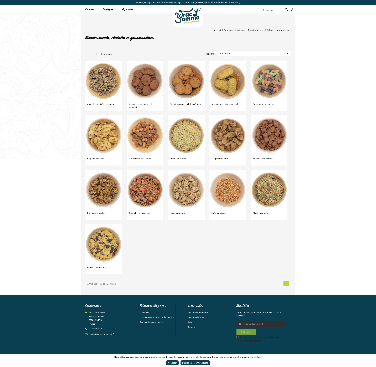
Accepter (172, 363)
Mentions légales (196, 317)
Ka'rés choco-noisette (263, 159)
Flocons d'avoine (178, 159)
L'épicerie (144, 312)
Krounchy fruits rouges (139, 213)
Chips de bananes (95, 159)
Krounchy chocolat (96, 213)
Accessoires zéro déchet (151, 322)
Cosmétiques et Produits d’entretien (157, 317)
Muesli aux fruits (260, 213)
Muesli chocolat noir (96, 267)
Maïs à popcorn (219, 213)
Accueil (89, 9)
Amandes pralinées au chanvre (101, 104)
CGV (190, 322)
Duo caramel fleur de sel (140, 159)
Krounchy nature (177, 213)
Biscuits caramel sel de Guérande (185, 104)
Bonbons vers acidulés (263, 104)
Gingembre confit (220, 159)
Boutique (108, 9)
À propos (127, 9)
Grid (87, 54)
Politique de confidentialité (195, 363)
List (91, 54)
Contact (191, 327)
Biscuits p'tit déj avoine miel (225, 104)
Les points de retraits (198, 312)
